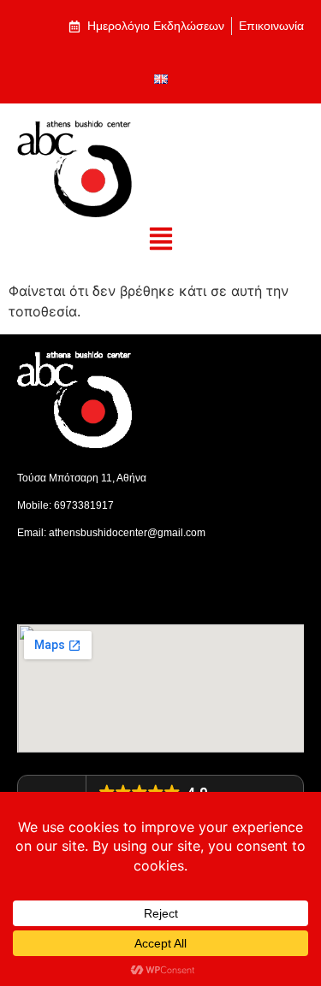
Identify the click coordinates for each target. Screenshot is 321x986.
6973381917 (84, 505)
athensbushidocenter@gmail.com (127, 533)
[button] (160, 239)
